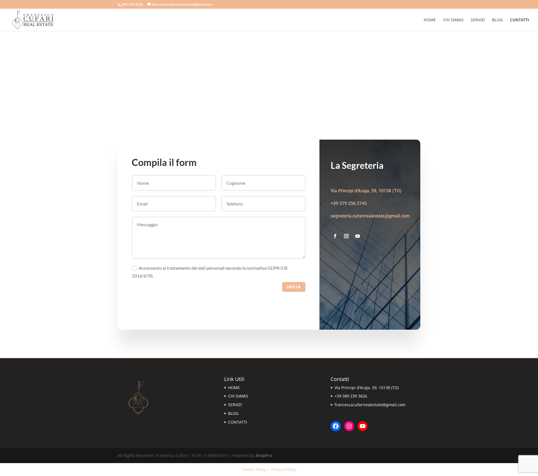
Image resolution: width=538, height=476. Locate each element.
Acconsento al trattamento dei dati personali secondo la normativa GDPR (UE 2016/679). (210, 271)
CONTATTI (519, 20)
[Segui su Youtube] (357, 236)
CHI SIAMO (453, 20)
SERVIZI (478, 20)
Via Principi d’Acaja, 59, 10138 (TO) (367, 387)
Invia (293, 286)
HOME (430, 20)
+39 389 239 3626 (351, 396)
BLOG (497, 20)
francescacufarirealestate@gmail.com (370, 404)
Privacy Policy (283, 469)
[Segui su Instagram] (346, 236)
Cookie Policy (254, 469)
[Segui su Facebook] (335, 236)
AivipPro (264, 455)
